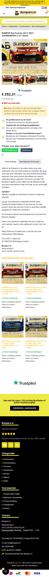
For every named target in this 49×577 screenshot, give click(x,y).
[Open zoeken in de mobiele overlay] (24, 21)
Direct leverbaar (11, 298)
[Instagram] (11, 445)
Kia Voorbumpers (39, 26)
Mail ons (27, 150)
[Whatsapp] (17, 445)
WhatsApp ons (11, 150)
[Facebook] (4, 445)
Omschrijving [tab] (10, 162)
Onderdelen (13, 26)
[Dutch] (42, 7)
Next (44, 80)
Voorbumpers (24, 26)
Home (4, 26)
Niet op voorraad (11, 103)
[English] (45, 7)
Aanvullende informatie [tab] (29, 162)
